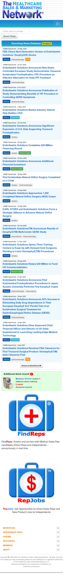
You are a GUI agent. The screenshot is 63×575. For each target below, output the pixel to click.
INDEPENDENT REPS (12, 532)
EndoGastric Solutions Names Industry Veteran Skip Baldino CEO (29, 111)
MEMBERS (8, 545)
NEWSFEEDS (9, 528)
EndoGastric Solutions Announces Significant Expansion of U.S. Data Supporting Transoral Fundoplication (28, 129)
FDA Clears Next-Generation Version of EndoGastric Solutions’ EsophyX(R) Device (31, 53)
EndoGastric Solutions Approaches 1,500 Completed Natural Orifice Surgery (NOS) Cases (29, 194)
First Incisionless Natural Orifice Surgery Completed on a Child (31, 179)
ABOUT (6, 549)
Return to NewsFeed (31, 365)
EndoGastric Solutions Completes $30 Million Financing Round (28, 147)
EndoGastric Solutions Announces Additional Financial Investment (28, 162)
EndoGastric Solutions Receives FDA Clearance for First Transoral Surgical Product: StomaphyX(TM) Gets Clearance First (31, 352)
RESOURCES (9, 540)
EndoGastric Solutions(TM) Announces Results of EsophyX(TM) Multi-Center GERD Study (30, 230)
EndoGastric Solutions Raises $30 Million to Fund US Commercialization (30, 265)
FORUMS (7, 536)
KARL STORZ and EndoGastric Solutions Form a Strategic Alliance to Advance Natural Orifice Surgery (30, 213)
